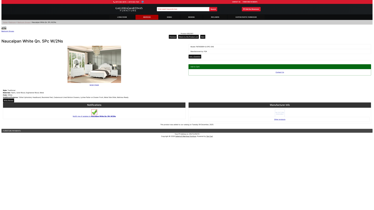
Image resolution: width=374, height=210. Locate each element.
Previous (173, 37)
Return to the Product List (188, 37)
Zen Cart (209, 136)
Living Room (122, 17)
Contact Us (280, 72)
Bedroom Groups (24, 22)
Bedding (191, 17)
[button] (370, 200)
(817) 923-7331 (133, 2)
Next (203, 37)
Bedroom (147, 17)
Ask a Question (194, 57)
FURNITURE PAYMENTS (250, 2)
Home (5, 22)
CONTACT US (236, 2)
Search (213, 9)
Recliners (215, 17)
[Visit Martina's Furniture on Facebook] (143, 2)
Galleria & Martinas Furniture (185, 136)
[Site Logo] (129, 9)
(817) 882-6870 (120, 2)
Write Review (8, 100)
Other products (279, 119)
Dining (169, 17)
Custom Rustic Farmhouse (246, 17)
